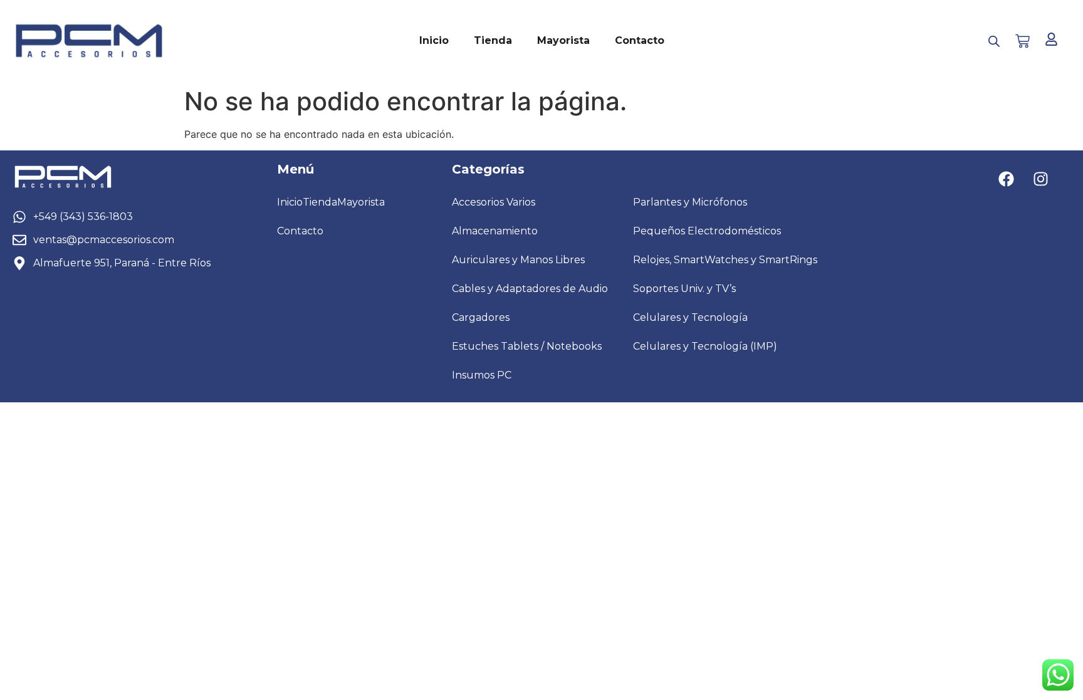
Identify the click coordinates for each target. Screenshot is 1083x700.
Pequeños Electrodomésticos (707, 231)
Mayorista (563, 40)
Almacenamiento (495, 231)
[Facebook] (1006, 178)
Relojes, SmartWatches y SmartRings (725, 260)
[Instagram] (1040, 178)
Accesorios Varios (493, 202)
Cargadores (481, 317)
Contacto (639, 40)
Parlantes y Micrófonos (690, 202)
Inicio (434, 40)
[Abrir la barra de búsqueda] (994, 41)
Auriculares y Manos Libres (518, 260)
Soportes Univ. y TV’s (684, 289)
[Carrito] (1022, 41)
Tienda (493, 40)
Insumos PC (481, 375)
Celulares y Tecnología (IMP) (705, 346)
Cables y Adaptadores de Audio (530, 289)
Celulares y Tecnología (690, 317)
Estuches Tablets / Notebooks (527, 346)
